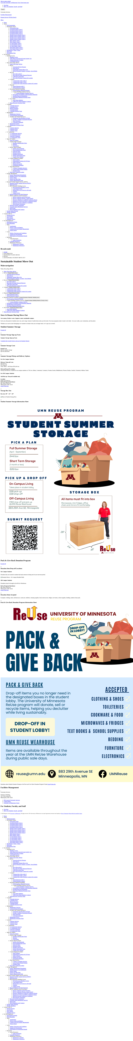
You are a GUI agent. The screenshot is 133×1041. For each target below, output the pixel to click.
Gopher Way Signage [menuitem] (18, 157)
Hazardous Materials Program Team (15, 306)
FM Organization (11, 818)
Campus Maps (7, 801)
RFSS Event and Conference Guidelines (23, 996)
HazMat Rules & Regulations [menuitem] (20, 96)
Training (15, 985)
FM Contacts (10, 1011)
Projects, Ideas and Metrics (16, 1021)
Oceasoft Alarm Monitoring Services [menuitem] (19, 206)
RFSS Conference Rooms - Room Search (23, 992)
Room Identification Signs (19, 943)
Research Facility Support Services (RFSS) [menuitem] (20, 183)
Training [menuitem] (15, 191)
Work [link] (8, 224)
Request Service (4, 17)
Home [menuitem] (5, 22)
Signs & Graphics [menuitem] (14, 140)
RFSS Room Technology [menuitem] (19, 204)
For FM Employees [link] (8, 220)
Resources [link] (9, 237)
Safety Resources (17, 1033)
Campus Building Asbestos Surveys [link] (21, 91)
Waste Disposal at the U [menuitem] (19, 86)
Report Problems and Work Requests (19, 987)
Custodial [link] (9, 104)
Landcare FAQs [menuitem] (14, 129)
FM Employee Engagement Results (18, 1029)
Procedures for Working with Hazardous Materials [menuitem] (25, 94)
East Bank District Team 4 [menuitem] (16, 33)
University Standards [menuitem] (18, 122)
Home (5, 816)
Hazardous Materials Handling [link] (17, 89)
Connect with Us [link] (8, 213)
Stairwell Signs (16, 945)
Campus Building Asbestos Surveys (18, 302)
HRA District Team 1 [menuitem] (15, 40)
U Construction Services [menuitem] (16, 133)
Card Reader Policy (17, 982)
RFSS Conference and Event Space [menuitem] (21, 197)
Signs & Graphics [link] (11, 139)
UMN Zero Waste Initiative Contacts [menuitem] (22, 101)
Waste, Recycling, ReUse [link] (13, 62)
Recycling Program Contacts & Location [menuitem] (23, 78)
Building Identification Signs (20, 936)
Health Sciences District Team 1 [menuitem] (17, 35)
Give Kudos (10, 1010)
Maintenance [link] (10, 112)
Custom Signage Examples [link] (16, 158)
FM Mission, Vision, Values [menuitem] (13, 50)
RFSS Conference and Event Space (21, 990)
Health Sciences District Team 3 (17, 831)
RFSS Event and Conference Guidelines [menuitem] (23, 202)
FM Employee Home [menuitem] (12, 222)
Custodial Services (14, 899)
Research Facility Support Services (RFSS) (20, 976)
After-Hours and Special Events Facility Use (20, 852)
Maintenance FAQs (14, 917)
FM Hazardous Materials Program (15, 299)
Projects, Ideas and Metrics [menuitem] (16, 227)
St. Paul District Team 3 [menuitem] (15, 46)
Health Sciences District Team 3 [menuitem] (17, 37)
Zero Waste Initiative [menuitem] (18, 100)
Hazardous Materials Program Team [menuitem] (21, 97)
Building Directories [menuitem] (18, 154)
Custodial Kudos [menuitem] (14, 110)
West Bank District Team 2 (16, 842)
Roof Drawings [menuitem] (16, 121)
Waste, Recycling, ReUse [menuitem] (16, 64)
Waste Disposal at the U (12, 294)
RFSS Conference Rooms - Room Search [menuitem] (23, 198)
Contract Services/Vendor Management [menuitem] (19, 229)
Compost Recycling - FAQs (13, 290)
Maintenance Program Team (17, 918)
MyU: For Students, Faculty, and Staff (13, 6)
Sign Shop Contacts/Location (17, 965)
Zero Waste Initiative (12, 309)
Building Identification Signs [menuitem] (20, 143)
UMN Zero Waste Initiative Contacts (16, 310)
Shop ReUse (10, 275)
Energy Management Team (16, 974)
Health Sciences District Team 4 (17, 832)
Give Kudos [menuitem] (10, 216)
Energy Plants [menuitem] (13, 177)
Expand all (3, 330)
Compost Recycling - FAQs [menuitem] (19, 82)
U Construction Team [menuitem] (15, 137)
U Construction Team (15, 931)
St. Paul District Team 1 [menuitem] (15, 43)
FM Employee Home (12, 1015)
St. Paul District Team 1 (15, 836)
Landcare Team (13, 924)
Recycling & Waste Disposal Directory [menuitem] (22, 75)
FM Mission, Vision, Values (13, 843)
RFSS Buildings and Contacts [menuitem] (17, 209)
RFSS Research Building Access (21, 981)
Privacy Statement (65, 813)
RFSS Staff (12, 1001)
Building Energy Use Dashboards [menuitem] (18, 176)
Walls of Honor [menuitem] (16, 162)
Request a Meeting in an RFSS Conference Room (25, 993)
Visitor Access (16, 986)
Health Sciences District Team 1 (17, 828)
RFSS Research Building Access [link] (18, 186)
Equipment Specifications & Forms (21, 911)
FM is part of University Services (12, 800)
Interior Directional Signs (19, 949)
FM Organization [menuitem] (11, 25)
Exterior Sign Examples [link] (15, 141)
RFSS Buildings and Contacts (17, 1003)
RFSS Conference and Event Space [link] (18, 195)
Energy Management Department (18, 968)
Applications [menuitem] (13, 226)
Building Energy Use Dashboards (18, 969)
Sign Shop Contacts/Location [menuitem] (17, 172)
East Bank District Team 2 (16, 824)
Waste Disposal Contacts (13, 296)
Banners (15, 938)
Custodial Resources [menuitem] (15, 241)
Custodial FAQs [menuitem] (14, 107)
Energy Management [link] (12, 173)
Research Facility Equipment (17, 999)
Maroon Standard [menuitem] (14, 108)
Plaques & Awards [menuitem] (17, 164)
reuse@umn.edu (51, 784)
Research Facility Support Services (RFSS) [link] (17, 182)
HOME (5, 252)
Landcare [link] (9, 126)
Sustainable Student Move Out (14, 277)
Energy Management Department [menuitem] (18, 175)
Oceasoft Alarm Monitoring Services (19, 1000)
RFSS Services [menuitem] (13, 184)
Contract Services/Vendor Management (19, 1022)
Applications (13, 1019)
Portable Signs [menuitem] (16, 170)
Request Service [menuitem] (11, 215)
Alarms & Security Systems (16, 853)
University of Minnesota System (11, 803)
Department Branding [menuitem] (18, 165)
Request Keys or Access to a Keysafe (22, 983)
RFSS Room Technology (19, 997)
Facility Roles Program (12, 1004)
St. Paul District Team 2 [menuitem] (15, 44)
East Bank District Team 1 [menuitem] (16, 29)
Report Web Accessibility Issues (75, 813)
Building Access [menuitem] (14, 57)
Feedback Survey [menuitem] (11, 219)
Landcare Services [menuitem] (14, 128)
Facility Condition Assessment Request (22, 913)
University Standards (18, 915)
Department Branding (18, 958)
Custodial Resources (15, 1035)
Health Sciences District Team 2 (17, 830)
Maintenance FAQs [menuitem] (14, 123)
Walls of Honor (16, 956)
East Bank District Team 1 (16, 823)
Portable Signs (16, 964)
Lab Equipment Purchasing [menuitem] (16, 115)
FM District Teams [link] (11, 26)
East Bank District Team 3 (16, 825)
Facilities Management (6, 14)
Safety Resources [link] (14, 238)
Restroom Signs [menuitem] (17, 152)
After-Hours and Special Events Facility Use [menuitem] (20, 58)
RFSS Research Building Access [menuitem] (21, 187)
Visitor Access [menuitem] (16, 193)
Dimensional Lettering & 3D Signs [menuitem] (21, 161)
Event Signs (16, 939)
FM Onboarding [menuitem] (11, 223)
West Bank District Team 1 (16, 841)
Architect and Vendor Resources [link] (18, 116)
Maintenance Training (18, 1037)
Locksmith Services (14, 854)
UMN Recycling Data (12, 284)
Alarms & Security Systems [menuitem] (16, 60)
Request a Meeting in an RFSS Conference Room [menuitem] (25, 200)
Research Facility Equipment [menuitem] (17, 205)
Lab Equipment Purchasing (16, 908)
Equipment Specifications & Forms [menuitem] (21, 118)
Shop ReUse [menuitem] (16, 68)
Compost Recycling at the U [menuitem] (20, 80)
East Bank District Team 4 (16, 827)
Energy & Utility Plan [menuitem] (15, 179)
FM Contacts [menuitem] (10, 218)
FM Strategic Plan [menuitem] (11, 53)
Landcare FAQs (14, 922)
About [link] (5, 24)
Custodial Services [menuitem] (14, 105)
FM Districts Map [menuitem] (14, 28)
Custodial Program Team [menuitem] (16, 111)
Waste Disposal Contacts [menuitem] (19, 87)
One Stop (6, 5)
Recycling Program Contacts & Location (17, 285)
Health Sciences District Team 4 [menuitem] (17, 39)
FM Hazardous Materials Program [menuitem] (21, 90)
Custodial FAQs (14, 900)
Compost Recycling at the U (14, 288)
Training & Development (16, 1028)
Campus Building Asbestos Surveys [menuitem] (24, 93)
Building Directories (18, 947)
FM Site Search (12, 17)
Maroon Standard (14, 902)
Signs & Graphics (14, 933)
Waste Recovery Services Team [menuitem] (17, 103)
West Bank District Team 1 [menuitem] (16, 47)
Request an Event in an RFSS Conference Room (25, 994)
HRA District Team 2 (15, 835)
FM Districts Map (14, 821)
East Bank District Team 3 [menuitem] (16, 32)
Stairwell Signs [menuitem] (16, 151)
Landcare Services (14, 921)
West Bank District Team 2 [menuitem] (16, 49)
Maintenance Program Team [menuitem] (17, 125)
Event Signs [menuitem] (16, 146)
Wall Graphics (16, 953)
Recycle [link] (12, 72)
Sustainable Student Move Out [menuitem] (20, 69)
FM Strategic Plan (11, 846)
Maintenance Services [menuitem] (15, 114)
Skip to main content (6, 1)
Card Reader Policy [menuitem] (17, 188)
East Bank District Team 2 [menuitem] (16, 31)
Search (2, 9)
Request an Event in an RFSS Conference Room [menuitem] (25, 201)
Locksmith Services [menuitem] (14, 61)
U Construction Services (16, 926)
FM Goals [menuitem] (9, 51)
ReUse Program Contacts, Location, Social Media (19, 278)
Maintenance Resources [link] (15, 242)
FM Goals (9, 845)
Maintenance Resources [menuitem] (18, 245)
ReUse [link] (11, 65)
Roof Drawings (16, 914)
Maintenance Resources (18, 1039)
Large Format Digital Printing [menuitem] (20, 169)
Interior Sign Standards (18, 942)
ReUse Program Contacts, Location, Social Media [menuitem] (25, 71)
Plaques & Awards (17, 957)
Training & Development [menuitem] (16, 234)
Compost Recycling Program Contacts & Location (19, 291)
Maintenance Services (15, 907)
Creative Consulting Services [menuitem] (20, 168)
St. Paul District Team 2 (15, 838)
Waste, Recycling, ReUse (10, 271)
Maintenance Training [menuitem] (18, 244)
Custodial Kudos (14, 903)
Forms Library (13, 1023)
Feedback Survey (11, 1012)
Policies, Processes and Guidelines (18, 1026)
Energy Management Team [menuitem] (16, 180)
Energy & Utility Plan (15, 972)
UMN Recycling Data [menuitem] (18, 76)
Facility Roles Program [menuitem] (12, 211)
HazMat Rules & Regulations (14, 304)
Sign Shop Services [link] (14, 166)
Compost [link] (12, 79)
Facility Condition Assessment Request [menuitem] (22, 119)
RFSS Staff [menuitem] (12, 208)
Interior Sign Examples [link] (15, 147)
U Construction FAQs (15, 928)
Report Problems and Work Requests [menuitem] (19, 194)
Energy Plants (13, 971)
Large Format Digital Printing (20, 963)
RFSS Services (13, 978)
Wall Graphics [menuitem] (16, 159)
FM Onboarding (11, 1017)
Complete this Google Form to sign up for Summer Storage (15, 341)
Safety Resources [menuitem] (17, 240)
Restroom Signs (17, 946)
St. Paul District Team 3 (15, 839)
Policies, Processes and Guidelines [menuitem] (18, 233)
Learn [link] (8, 231)
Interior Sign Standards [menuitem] (18, 148)
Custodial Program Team (16, 904)
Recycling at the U (11, 281)
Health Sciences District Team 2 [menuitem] (17, 36)
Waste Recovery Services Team (11, 312)
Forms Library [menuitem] (13, 230)
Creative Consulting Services (20, 961)
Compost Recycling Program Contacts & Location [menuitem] (25, 83)
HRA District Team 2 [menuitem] (15, 42)
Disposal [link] (12, 85)
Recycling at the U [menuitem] (17, 73)
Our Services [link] (7, 54)
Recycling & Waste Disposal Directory (16, 283)
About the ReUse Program (13, 274)
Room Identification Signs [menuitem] (19, 150)
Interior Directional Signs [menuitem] (19, 155)
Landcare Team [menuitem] (13, 130)
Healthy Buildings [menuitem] (11, 212)
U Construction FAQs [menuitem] (15, 134)
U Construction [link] (10, 132)
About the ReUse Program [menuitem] (19, 67)
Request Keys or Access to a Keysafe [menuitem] (22, 190)
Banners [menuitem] (15, 144)
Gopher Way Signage (18, 950)
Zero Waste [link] (12, 98)
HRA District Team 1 (15, 834)
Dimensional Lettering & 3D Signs (21, 954)
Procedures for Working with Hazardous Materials (19, 303)
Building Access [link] (11, 55)
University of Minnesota (15, 813)
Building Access (14, 850)
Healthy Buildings (11, 1005)
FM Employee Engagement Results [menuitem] (18, 236)
